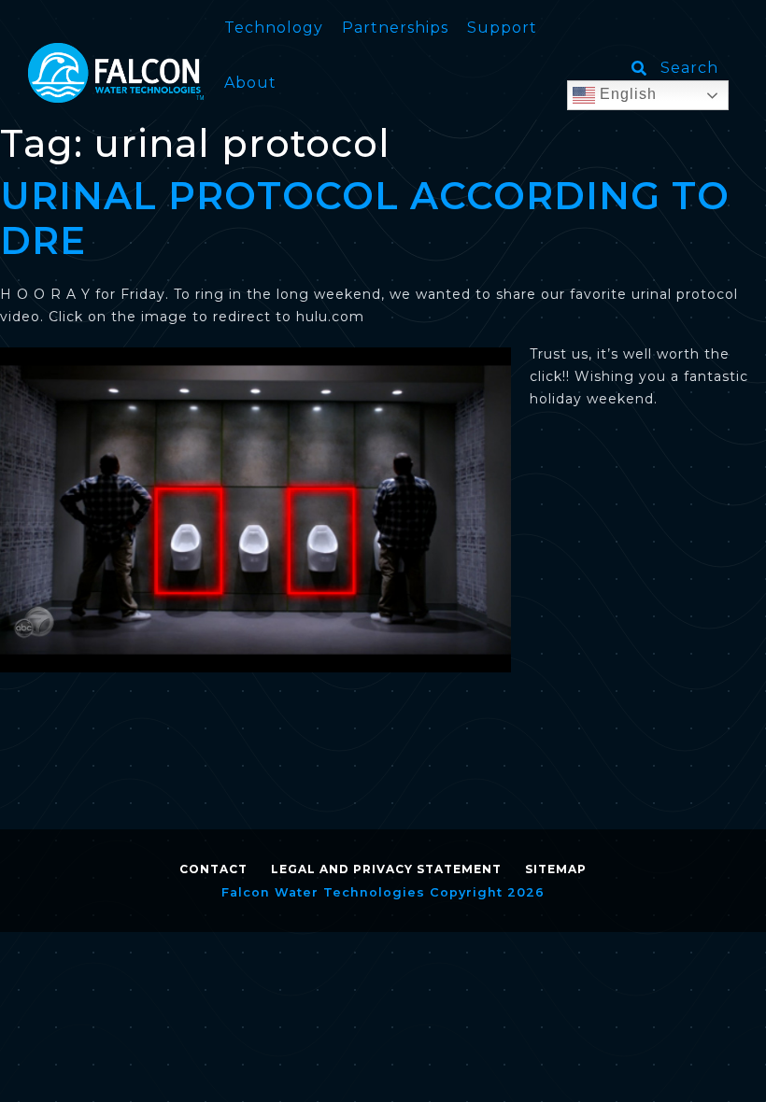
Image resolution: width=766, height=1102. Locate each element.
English (626, 94)
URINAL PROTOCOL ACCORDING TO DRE (365, 218)
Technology (273, 27)
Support (502, 27)
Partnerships (395, 27)
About (250, 83)
